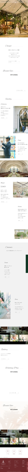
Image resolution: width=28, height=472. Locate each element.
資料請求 (27, 468)
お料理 (9, 468)
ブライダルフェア (16, 460)
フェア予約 (27, 463)
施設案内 (9, 461)
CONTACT (21, 1)
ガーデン (10, 465)
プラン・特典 (15, 461)
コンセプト (9, 460)
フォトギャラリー (16, 466)
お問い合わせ (23, 461)
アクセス (15, 467)
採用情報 (23, 466)
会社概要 (23, 460)
